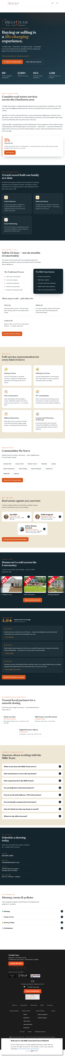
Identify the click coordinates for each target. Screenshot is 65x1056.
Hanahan (44, 464)
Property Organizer (42, 1014)
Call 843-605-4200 (16, 963)
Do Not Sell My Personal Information (28, 1049)
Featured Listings (14, 1010)
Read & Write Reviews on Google (14, 677)
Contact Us (50, 1005)
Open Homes (26, 1021)
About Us (14, 1005)
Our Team (22, 1031)
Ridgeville (7, 473)
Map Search (26, 1017)
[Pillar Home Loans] (23, 976)
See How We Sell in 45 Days (12, 334)
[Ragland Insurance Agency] (35, 976)
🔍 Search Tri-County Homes (12, 62)
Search (25, 1014)
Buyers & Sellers (40, 1010)
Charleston (49, 468)
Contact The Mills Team (32, 991)
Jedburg (16, 473)
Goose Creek (19, 464)
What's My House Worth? (33, 62)
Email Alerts (26, 1027)
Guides (30, 1031)
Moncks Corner (32, 464)
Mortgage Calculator (40, 1031)
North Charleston (9, 468)
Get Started (10, 152)
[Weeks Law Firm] (12, 976)
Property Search (26, 1010)
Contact (53, 1010)
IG (17, 968)
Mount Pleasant (36, 468)
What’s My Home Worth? (32, 600)
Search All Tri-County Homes (12, 480)
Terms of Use (33, 1005)
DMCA (42, 1005)
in (21, 968)
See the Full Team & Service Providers (15, 539)
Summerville (7, 464)
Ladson (53, 464)
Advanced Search (27, 1024)
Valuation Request (42, 1017)
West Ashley (23, 468)
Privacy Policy (23, 1005)
